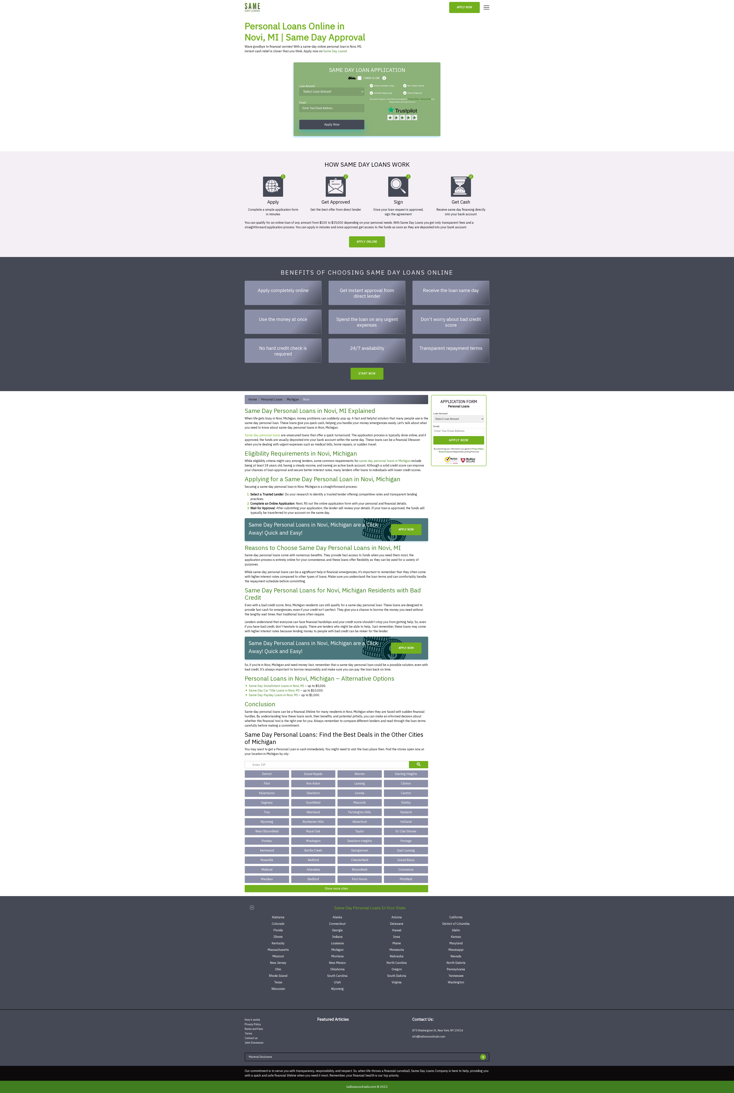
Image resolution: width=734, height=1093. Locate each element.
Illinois (278, 937)
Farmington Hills (359, 812)
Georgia (337, 930)
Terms (248, 1034)
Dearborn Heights (359, 841)
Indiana (337, 937)
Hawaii (396, 930)
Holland (406, 822)
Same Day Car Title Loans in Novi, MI (274, 690)
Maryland (456, 943)
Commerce (405, 869)
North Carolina (396, 963)
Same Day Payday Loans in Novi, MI (273, 695)
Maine (396, 943)
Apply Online (367, 242)
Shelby (406, 802)
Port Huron (359, 879)
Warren (360, 774)
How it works (252, 1020)
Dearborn (313, 793)
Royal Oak (313, 831)
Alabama (278, 917)
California (456, 917)
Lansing (359, 783)
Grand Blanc (406, 860)
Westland (313, 812)
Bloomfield (359, 869)
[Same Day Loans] (252, 7)
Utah (337, 982)
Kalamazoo (267, 793)
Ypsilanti (406, 812)
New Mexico (337, 963)
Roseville (267, 860)
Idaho (456, 930)
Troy (267, 812)
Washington (456, 982)
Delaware (396, 924)
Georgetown (359, 850)
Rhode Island (278, 976)
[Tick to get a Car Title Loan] (384, 78)
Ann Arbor (313, 783)
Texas (278, 982)
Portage (406, 841)
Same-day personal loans (262, 435)
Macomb (359, 802)
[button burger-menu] (486, 7)
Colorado (278, 924)
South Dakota (396, 976)
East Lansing (406, 850)
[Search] (418, 764)
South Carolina (337, 976)
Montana (337, 956)
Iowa (396, 937)
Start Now (367, 374)
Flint (267, 783)
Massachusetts (278, 950)
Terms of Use (426, 99)
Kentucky (278, 943)
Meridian (267, 879)
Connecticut (337, 924)
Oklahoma (337, 969)
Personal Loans (272, 399)
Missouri (278, 956)
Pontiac (267, 841)
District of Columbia (456, 924)
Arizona (396, 917)
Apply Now (464, 7)
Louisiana (337, 943)
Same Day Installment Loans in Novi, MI (276, 686)
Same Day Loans (334, 51)
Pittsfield (406, 879)
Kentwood (267, 850)
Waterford (359, 822)
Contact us (251, 1038)
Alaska (337, 917)
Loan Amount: (307, 86)
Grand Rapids (313, 774)
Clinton (406, 783)
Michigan (293, 399)
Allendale (313, 869)
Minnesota (396, 950)
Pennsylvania (456, 969)
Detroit (267, 774)
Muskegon (313, 841)
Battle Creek (313, 850)
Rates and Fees (254, 1029)
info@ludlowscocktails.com (428, 1037)
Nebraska (397, 956)
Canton (406, 793)
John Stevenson (254, 1043)
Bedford (313, 879)
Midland (266, 869)
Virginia (397, 982)
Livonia (359, 793)
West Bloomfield (266, 831)
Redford (313, 860)
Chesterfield (359, 860)
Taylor (359, 831)
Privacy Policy (414, 99)
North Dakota (456, 963)
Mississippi (455, 950)
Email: (302, 103)
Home (252, 399)
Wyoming (267, 822)
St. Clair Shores (405, 831)
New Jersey (278, 963)
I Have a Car (371, 78)
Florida (278, 930)
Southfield (313, 802)
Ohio (278, 969)
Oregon (397, 969)
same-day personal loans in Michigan (385, 461)
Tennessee (456, 976)
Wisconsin (278, 989)
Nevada (456, 956)
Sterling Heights (406, 774)
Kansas (456, 937)
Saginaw (267, 802)
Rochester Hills (313, 822)
